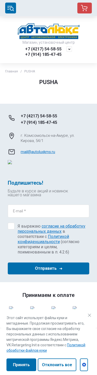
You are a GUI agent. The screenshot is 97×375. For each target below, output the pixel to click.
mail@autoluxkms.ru (38, 151)
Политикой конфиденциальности (43, 239)
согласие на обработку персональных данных (51, 229)
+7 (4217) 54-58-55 (43, 49)
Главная (11, 71)
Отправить (46, 268)
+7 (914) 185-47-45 (43, 54)
